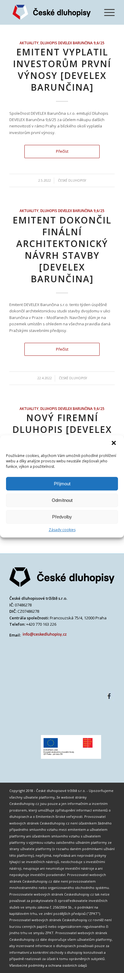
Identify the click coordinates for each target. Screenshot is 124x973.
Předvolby (62, 516)
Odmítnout (62, 500)
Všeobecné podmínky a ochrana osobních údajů (48, 965)
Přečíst (62, 151)
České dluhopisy (72, 180)
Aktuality (29, 42)
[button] (114, 443)
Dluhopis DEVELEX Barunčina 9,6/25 (72, 42)
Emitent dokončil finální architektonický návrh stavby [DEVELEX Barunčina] (62, 249)
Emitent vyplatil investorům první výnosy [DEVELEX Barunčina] (62, 69)
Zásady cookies (62, 529)
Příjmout (62, 483)
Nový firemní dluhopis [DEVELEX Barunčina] (62, 429)
